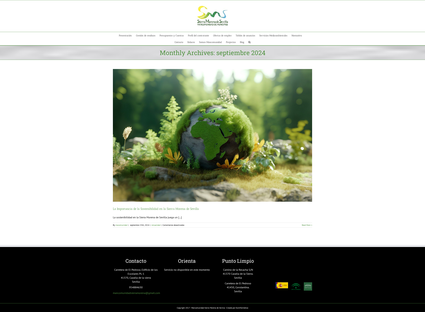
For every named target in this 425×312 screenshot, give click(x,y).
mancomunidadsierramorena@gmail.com (136, 293)
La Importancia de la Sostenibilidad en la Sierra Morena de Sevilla (156, 209)
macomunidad (121, 225)
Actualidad (156, 225)
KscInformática (242, 308)
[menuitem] (127, 35)
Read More (306, 225)
